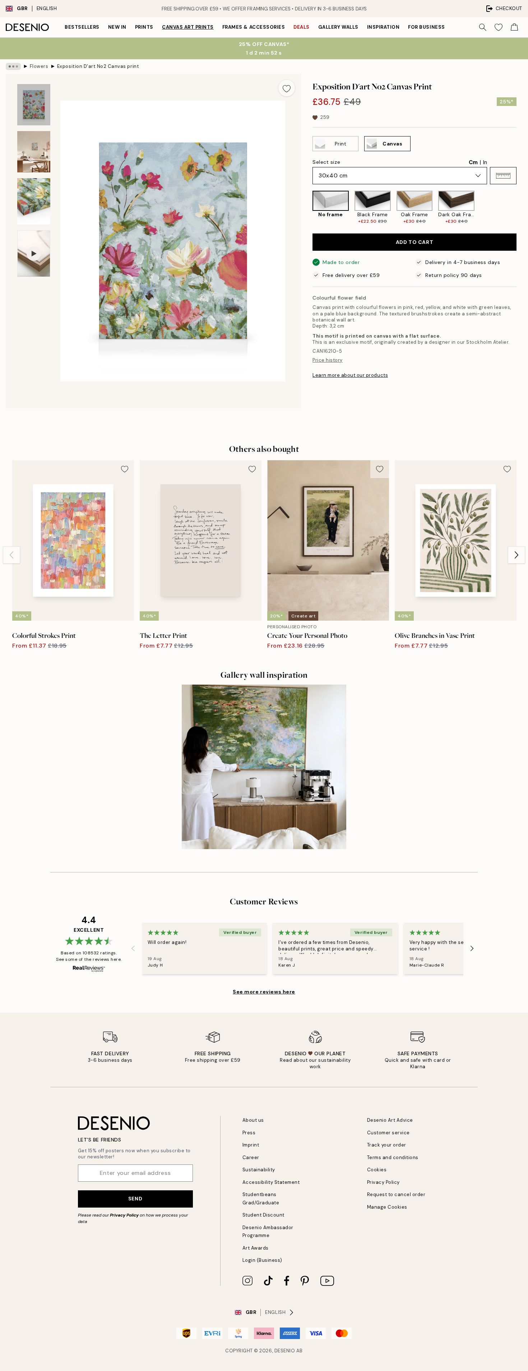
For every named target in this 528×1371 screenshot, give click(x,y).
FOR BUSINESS (426, 27)
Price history (327, 360)
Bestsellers (82, 27)
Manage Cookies (387, 1207)
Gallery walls (338, 27)
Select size (326, 162)
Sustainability (258, 1170)
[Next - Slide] (522, 207)
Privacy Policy (124, 1215)
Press (249, 1133)
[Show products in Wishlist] (498, 27)
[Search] (483, 27)
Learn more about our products (350, 375)
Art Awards (255, 1248)
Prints (144, 27)
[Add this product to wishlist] (286, 88)
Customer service (388, 1133)
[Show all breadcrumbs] (13, 66)
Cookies (377, 1170)
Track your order (386, 1145)
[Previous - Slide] (306, 207)
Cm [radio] (473, 162)
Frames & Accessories (253, 27)
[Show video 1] (33, 253)
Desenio (284, 1351)
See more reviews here (264, 991)
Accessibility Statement (271, 1182)
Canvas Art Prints (188, 27)
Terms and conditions (392, 1157)
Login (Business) (262, 1260)
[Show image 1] (33, 104)
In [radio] (485, 162)
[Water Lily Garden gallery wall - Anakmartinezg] (264, 767)
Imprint (250, 1145)
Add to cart (414, 242)
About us (253, 1120)
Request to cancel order (396, 1194)
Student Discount (263, 1215)
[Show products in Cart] (514, 27)
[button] (503, 175)
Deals (301, 27)
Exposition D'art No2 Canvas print (98, 66)
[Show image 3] (33, 201)
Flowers (39, 66)
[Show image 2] (33, 151)
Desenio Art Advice (390, 1120)
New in (117, 27)
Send (135, 1198)
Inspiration (383, 27)
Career (250, 1157)
